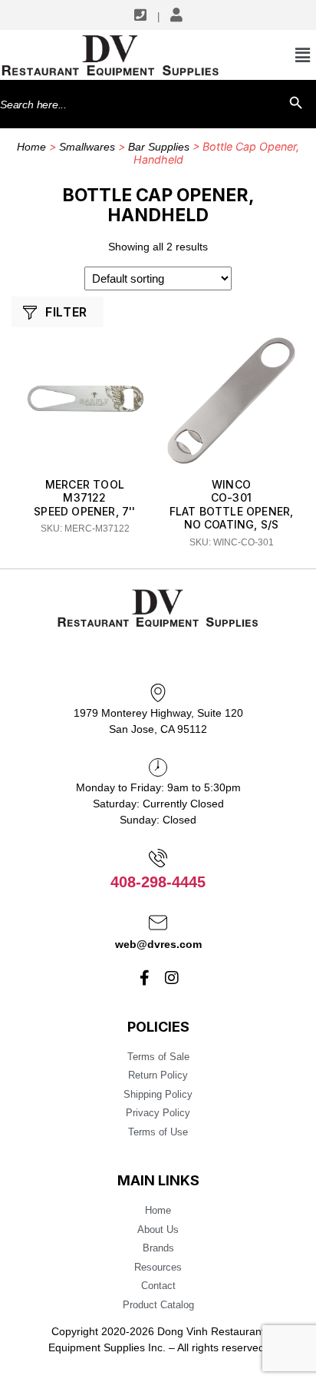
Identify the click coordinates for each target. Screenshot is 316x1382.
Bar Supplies (158, 147)
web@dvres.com (158, 944)
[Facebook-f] (145, 978)
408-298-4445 (158, 881)
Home (31, 147)
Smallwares (87, 147)
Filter (66, 312)
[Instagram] (171, 978)
